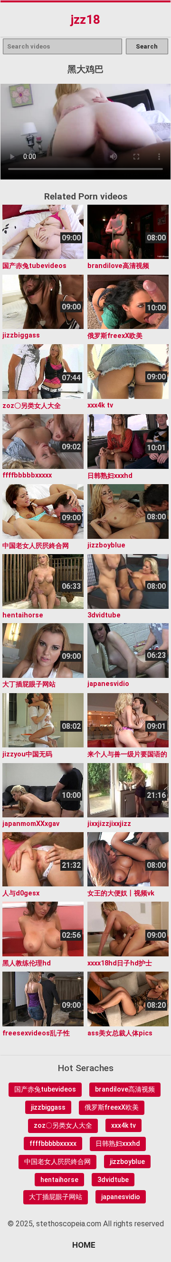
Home (83, 1245)
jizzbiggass (48, 1107)
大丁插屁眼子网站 (55, 1197)
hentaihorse (59, 1179)
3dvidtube (113, 1179)
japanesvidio (120, 1197)
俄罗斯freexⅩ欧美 (112, 1107)
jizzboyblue (127, 1161)
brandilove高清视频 (125, 1089)
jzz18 (85, 19)
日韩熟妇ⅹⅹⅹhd (117, 1143)
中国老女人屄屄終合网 (57, 1161)
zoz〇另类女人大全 (63, 1125)
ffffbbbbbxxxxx (52, 1143)
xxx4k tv (123, 1125)
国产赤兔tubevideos (45, 1089)
